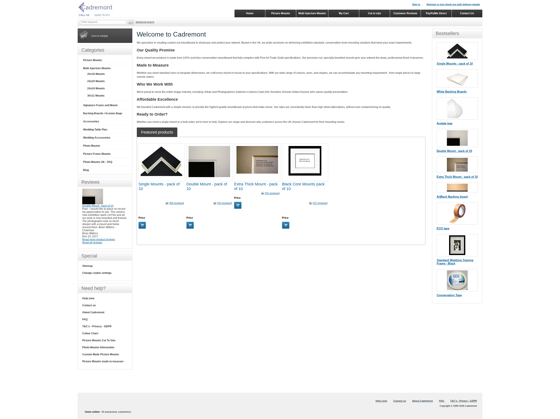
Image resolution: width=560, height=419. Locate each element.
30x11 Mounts (96, 95)
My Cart (344, 13)
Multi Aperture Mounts (97, 68)
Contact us (89, 305)
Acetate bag (444, 123)
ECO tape (443, 228)
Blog (86, 170)
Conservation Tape (449, 295)
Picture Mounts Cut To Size (99, 340)
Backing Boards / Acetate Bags (102, 113)
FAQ (85, 319)
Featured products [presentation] (157, 132)
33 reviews (224, 203)
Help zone (88, 298)
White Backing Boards (452, 91)
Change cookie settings (97, 273)
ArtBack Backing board (452, 196)
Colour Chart (90, 333)
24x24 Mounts (96, 88)
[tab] (157, 132)
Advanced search (145, 22)
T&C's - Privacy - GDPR (97, 326)
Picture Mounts (92, 60)
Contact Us (467, 13)
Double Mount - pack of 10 (454, 151)
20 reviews (272, 193)
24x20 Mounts (96, 81)
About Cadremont (93, 312)
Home (250, 13)
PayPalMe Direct (436, 13)
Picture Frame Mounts (97, 153)
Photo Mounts (91, 145)
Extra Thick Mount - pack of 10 (457, 176)
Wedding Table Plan (95, 129)
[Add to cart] (142, 225)
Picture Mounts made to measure (103, 361)
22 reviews (320, 203)
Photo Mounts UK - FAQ (97, 162)
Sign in (416, 4)
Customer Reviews (405, 13)
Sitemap (87, 266)
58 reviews (176, 203)
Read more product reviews (98, 239)
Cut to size (374, 13)
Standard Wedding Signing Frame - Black (455, 262)
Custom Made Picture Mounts (100, 354)
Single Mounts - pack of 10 (455, 63)
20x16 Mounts (96, 74)
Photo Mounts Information (98, 347)
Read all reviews (92, 242)
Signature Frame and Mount (100, 105)
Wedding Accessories (96, 137)
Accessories (91, 121)
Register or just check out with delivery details (453, 4)
